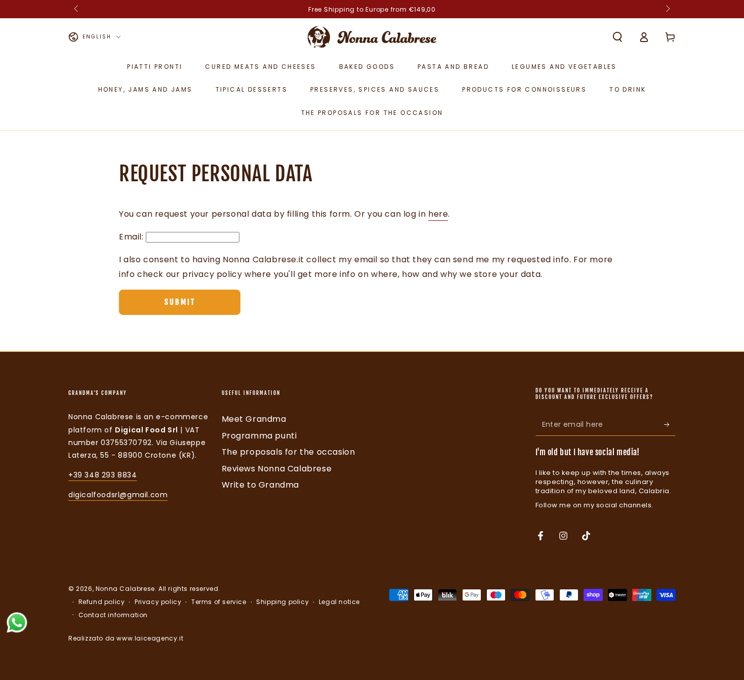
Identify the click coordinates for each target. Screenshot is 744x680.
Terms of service (218, 602)
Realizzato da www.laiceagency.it (125, 638)
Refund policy (101, 602)
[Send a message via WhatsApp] (17, 622)
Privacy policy (158, 602)
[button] (617, 37)
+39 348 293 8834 (102, 475)
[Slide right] (667, 9)
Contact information (113, 615)
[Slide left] (77, 9)
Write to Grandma (261, 485)
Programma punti (259, 436)
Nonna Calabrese (125, 588)
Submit (179, 302)
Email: (131, 237)
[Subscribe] (670, 424)
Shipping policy (282, 602)
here (438, 214)
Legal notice (339, 602)
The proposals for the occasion (288, 452)
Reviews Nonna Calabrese (277, 468)
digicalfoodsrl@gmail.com (118, 495)
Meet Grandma (254, 419)
